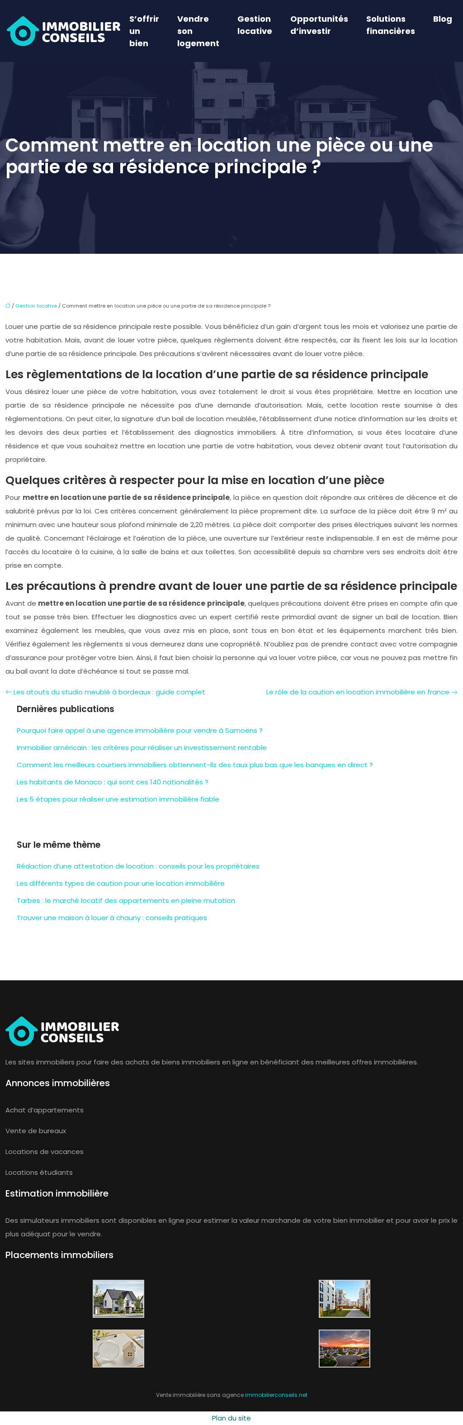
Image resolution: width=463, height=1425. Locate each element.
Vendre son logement (198, 31)
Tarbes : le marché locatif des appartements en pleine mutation (126, 900)
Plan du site (231, 1418)
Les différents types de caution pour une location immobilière (121, 883)
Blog (442, 18)
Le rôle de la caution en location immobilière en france (357, 692)
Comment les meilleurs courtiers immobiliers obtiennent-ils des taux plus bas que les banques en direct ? (195, 765)
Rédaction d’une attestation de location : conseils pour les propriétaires (138, 866)
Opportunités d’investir (319, 25)
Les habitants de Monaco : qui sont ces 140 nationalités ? (112, 782)
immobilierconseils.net (276, 1395)
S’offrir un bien (144, 31)
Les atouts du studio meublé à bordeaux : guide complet (109, 692)
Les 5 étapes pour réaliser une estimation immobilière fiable (118, 799)
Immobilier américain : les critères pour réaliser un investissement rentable (142, 747)
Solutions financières (390, 25)
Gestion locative (254, 25)
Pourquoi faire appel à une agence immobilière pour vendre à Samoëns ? (140, 730)
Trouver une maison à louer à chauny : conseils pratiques (112, 917)
